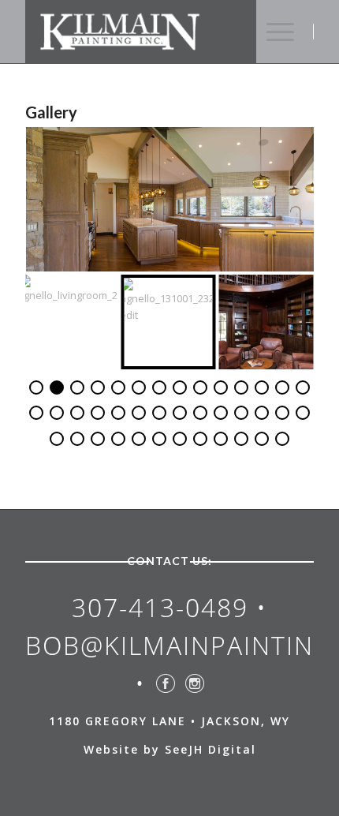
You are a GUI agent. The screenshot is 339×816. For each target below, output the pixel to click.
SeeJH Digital (210, 749)
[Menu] (280, 31)
